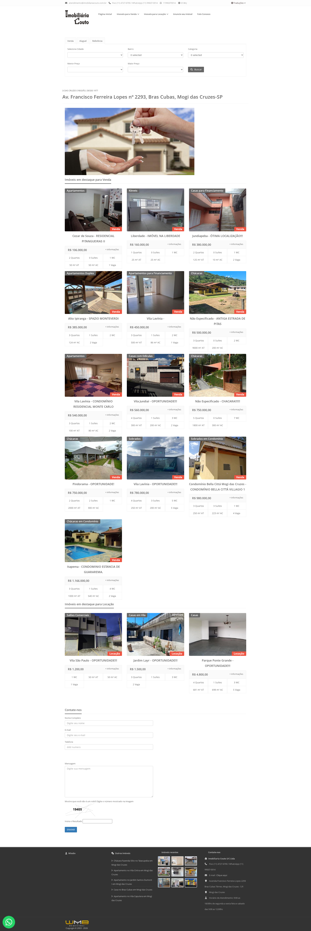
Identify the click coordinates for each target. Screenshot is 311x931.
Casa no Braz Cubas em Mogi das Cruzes (133, 889)
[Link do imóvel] (164, 861)
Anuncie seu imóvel (182, 14)
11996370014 (169, 2)
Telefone (69, 741)
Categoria (192, 49)
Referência (97, 40)
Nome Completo (73, 717)
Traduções (239, 2)
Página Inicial (105, 14)
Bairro (131, 49)
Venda (70, 40)
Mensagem (70, 763)
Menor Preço (73, 63)
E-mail (68, 729)
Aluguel (82, 40)
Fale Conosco (203, 14)
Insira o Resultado (73, 821)
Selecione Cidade (75, 49)
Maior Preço (133, 63)
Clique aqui (221, 875)
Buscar (197, 69)
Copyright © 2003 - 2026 (76, 928)
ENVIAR (71, 829)
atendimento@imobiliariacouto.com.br (87, 2)
